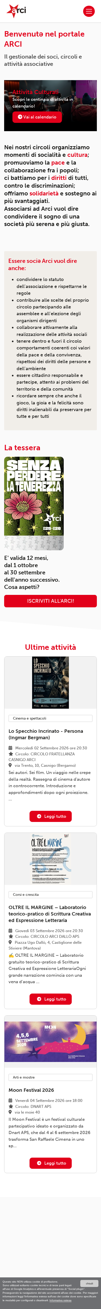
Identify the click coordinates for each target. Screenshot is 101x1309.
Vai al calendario (39, 116)
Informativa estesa (60, 1300)
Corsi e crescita (26, 894)
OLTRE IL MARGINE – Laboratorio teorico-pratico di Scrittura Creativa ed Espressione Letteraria (50, 913)
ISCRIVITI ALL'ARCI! (50, 601)
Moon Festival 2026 (31, 1090)
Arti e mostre (24, 1077)
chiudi (89, 1283)
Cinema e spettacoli (29, 718)
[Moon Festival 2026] (50, 1041)
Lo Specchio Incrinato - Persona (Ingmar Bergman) (46, 734)
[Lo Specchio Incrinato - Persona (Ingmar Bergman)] (50, 682)
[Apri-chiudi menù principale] (89, 11)
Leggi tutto (54, 816)
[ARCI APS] (16, 11)
